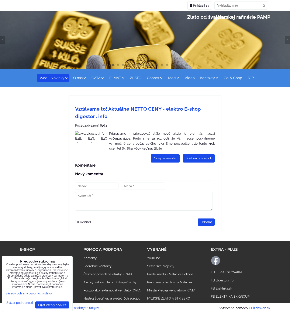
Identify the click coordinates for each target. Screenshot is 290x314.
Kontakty (207, 78)
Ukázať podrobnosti (19, 302)
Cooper (153, 78)
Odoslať (206, 222)
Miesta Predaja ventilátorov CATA (171, 290)
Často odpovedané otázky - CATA (107, 274)
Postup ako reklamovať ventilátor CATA (112, 290)
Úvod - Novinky (51, 78)
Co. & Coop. (233, 78)
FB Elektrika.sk (221, 288)
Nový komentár (165, 158)
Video (190, 78)
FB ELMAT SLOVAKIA (226, 272)
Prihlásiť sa (201, 5)
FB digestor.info (222, 280)
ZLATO (135, 78)
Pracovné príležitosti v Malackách (171, 282)
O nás (78, 78)
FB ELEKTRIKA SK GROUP (230, 296)
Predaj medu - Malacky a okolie (170, 274)
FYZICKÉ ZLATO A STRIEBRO (168, 298)
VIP (251, 78)
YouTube (153, 258)
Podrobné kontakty (97, 266)
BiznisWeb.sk (260, 308)
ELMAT (115, 78)
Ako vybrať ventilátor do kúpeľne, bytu (111, 282)
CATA (96, 78)
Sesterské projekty (160, 266)
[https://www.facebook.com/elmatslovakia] (215, 264)
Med (172, 78)
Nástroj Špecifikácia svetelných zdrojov (111, 298)
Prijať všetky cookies (52, 305)
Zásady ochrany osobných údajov (74, 308)
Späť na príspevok (199, 158)
